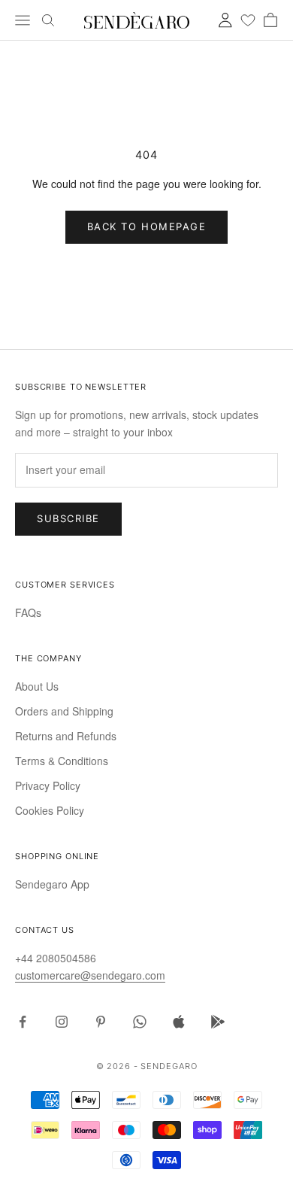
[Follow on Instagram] (61, 1021)
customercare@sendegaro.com (90, 975)
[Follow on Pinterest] (100, 1021)
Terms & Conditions (61, 760)
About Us (37, 686)
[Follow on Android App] (217, 1021)
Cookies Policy (49, 810)
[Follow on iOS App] (178, 1021)
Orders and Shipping (64, 710)
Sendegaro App (52, 884)
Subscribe (68, 518)
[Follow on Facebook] (22, 1021)
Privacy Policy (47, 785)
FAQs (28, 612)
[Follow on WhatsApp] (139, 1021)
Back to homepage (147, 226)
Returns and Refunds (65, 735)
